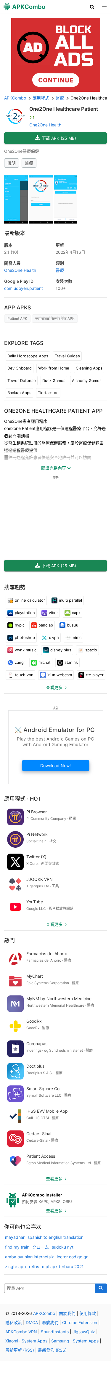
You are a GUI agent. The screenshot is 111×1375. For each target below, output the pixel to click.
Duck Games (53, 380)
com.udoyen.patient (23, 288)
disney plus (60, 650)
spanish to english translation (55, 1237)
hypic (20, 625)
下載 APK (59, 138)
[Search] (101, 1288)
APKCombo (15, 97)
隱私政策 (13, 1322)
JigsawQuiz (84, 1331)
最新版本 (14, 233)
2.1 (11, 252)
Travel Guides (67, 356)
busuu (72, 625)
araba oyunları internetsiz (29, 1256)
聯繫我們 (50, 1322)
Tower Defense (21, 380)
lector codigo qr (72, 1256)
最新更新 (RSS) (19, 1349)
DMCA (32, 1322)
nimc (77, 637)
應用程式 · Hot (22, 799)
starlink (71, 662)
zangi (20, 662)
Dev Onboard (19, 368)
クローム (40, 1246)
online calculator (30, 600)
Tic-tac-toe (48, 392)
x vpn (54, 637)
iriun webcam (59, 674)
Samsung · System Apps (75, 1340)
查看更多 (54, 687)
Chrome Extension (79, 1322)
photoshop (25, 637)
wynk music (25, 650)
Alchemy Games (87, 380)
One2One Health (45, 124)
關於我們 (67, 1313)
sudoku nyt (62, 1246)
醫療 (29, 163)
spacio (91, 650)
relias (34, 1266)
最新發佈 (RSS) (52, 1349)
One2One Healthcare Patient (63, 109)
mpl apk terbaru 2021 (63, 1266)
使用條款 (87, 1313)
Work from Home (53, 368)
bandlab (45, 625)
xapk (76, 612)
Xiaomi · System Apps (26, 1340)
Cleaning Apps (89, 368)
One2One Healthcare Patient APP (53, 411)
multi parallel (70, 600)
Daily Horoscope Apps (27, 356)
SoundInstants (55, 1331)
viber (53, 612)
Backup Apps (19, 392)
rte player (95, 674)
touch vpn (24, 674)
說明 (11, 163)
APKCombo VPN (21, 1331)
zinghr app (15, 1266)
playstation (25, 612)
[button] (92, 7)
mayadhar (15, 1237)
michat (44, 662)
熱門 (9, 940)
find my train (17, 1246)
